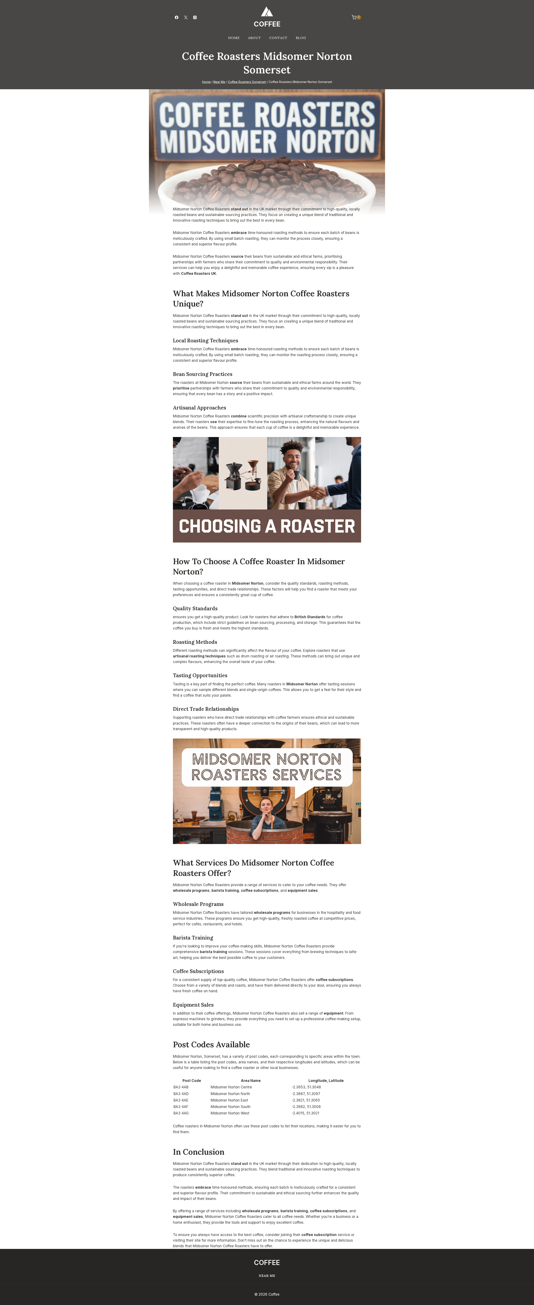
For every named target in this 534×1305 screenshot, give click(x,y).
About (254, 38)
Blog (301, 38)
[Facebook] (176, 17)
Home (234, 38)
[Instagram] (194, 17)
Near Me (267, 1276)
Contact (278, 38)
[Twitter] (185, 17)
